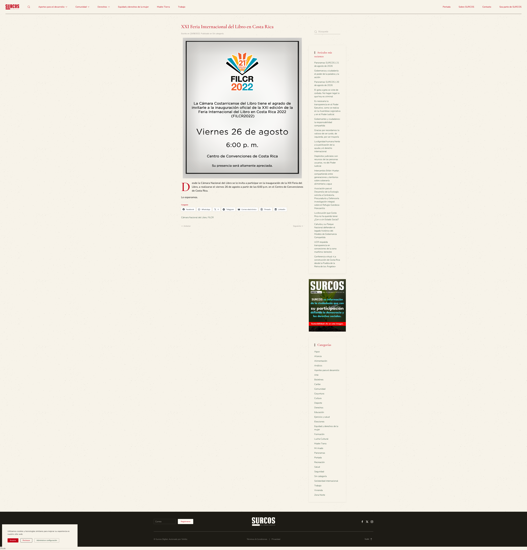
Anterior (187, 226)
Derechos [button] (102, 6)
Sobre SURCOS (466, 6)
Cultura (317, 398)
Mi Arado (318, 448)
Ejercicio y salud (322, 416)
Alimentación (320, 360)
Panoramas (319, 452)
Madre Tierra (163, 6)
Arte (316, 374)
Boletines (318, 379)
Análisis (318, 365)
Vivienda (318, 490)
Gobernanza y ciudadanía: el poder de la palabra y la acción (326, 74)
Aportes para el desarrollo (326, 370)
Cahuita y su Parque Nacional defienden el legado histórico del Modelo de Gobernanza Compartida (325, 231)
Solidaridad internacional (326, 480)
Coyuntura (319, 393)
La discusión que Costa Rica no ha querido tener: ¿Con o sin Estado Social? (326, 216)
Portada (446, 6)
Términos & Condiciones (257, 539)
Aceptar (13, 540)
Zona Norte (319, 494)
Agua (316, 351)
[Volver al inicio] (12, 7)
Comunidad (319, 388)
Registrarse (185, 521)
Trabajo (181, 6)
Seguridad (319, 471)
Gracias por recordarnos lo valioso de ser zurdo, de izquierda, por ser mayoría (326, 133)
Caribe (317, 384)
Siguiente (297, 226)
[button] (28, 7)
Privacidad (276, 539)
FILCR (211, 217)
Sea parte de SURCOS (510, 6)
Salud (317, 466)
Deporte (318, 402)
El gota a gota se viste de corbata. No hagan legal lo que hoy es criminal (327, 93)
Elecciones (319, 421)
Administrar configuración (47, 540)
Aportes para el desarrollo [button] (51, 6)
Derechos (318, 407)
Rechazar (26, 540)
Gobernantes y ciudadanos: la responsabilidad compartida (327, 122)
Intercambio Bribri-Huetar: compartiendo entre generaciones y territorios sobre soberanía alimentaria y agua (326, 177)
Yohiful (184, 539)
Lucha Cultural (321, 438)
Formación (319, 434)
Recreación (319, 462)
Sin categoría (217, 33)
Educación (319, 412)
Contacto (486, 6)
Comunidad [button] (81, 6)
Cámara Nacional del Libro (194, 217)
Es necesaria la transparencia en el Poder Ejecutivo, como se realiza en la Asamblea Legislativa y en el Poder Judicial (327, 108)
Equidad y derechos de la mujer (133, 6)
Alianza (318, 356)
